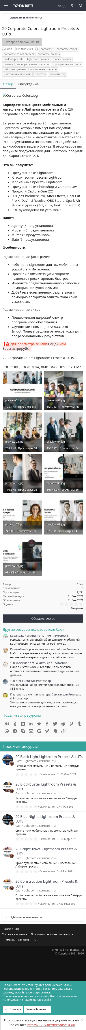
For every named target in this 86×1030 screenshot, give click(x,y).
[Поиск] (81, 5)
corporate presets (49, 54)
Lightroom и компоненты (40, 761)
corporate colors (67, 49)
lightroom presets (38, 59)
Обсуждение (28, 84)
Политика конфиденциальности (52, 934)
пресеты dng (57, 74)
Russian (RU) (11, 929)
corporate (47, 49)
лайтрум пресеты (15, 69)
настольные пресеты (17, 74)
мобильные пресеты (43, 69)
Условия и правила (14, 934)
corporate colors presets (19, 54)
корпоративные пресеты (33, 64)
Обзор (8, 84)
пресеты (40, 74)
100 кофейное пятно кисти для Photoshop (38, 663)
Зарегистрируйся (16, 348)
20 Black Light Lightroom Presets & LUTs (49, 756)
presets (8, 64)
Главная (23, 940)
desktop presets (13, 59)
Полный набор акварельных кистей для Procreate (44, 649)
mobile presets (62, 59)
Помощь (9, 940)
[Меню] (6, 5)
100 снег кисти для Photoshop (30, 681)
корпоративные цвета (66, 64)
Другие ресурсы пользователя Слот (33, 629)
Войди (53, 344)
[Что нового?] (72, 5)
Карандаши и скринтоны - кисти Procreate (39, 636)
